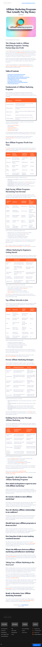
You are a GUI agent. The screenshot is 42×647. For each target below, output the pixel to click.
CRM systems (14, 210)
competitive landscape (14, 577)
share (34, 376)
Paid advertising (11, 130)
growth (14, 473)
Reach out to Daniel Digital (11, 356)
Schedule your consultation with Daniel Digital (14, 472)
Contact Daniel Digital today (27, 600)
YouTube (9, 129)
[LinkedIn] (1, 644)
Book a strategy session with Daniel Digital (14, 246)
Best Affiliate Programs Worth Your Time (15, 75)
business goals (8, 588)
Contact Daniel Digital (10, 137)
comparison (31, 212)
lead (23, 117)
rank (16, 435)
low (25, 54)
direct (16, 332)
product (28, 182)
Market (27, 262)
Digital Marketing (25, 604)
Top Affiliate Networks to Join (13, 79)
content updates (21, 462)
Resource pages (11, 292)
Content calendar (28, 272)
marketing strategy (22, 471)
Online (7, 169)
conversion (28, 246)
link (9, 96)
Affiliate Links (10, 443)
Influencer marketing (12, 556)
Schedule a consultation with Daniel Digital (21, 66)
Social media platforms (12, 127)
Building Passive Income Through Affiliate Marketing (18, 82)
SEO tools (33, 272)
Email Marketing (9, 376)
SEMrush (13, 166)
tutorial (17, 442)
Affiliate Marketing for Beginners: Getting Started (17, 78)
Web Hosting (8, 162)
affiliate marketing (20, 52)
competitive (8, 149)
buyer (24, 234)
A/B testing (33, 280)
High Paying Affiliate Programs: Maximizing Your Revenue (18, 77)
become (30, 411)
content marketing (14, 125)
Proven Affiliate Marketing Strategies (15, 81)
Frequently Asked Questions (13, 83)
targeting (22, 370)
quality (30, 149)
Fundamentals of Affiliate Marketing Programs (16, 74)
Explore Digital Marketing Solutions (28, 3)
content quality (32, 543)
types (16, 284)
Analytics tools (28, 280)
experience (25, 288)
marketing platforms (15, 211)
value (28, 133)
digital (10, 51)
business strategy (9, 66)
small (9, 294)
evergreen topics (14, 458)
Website (27, 267)
